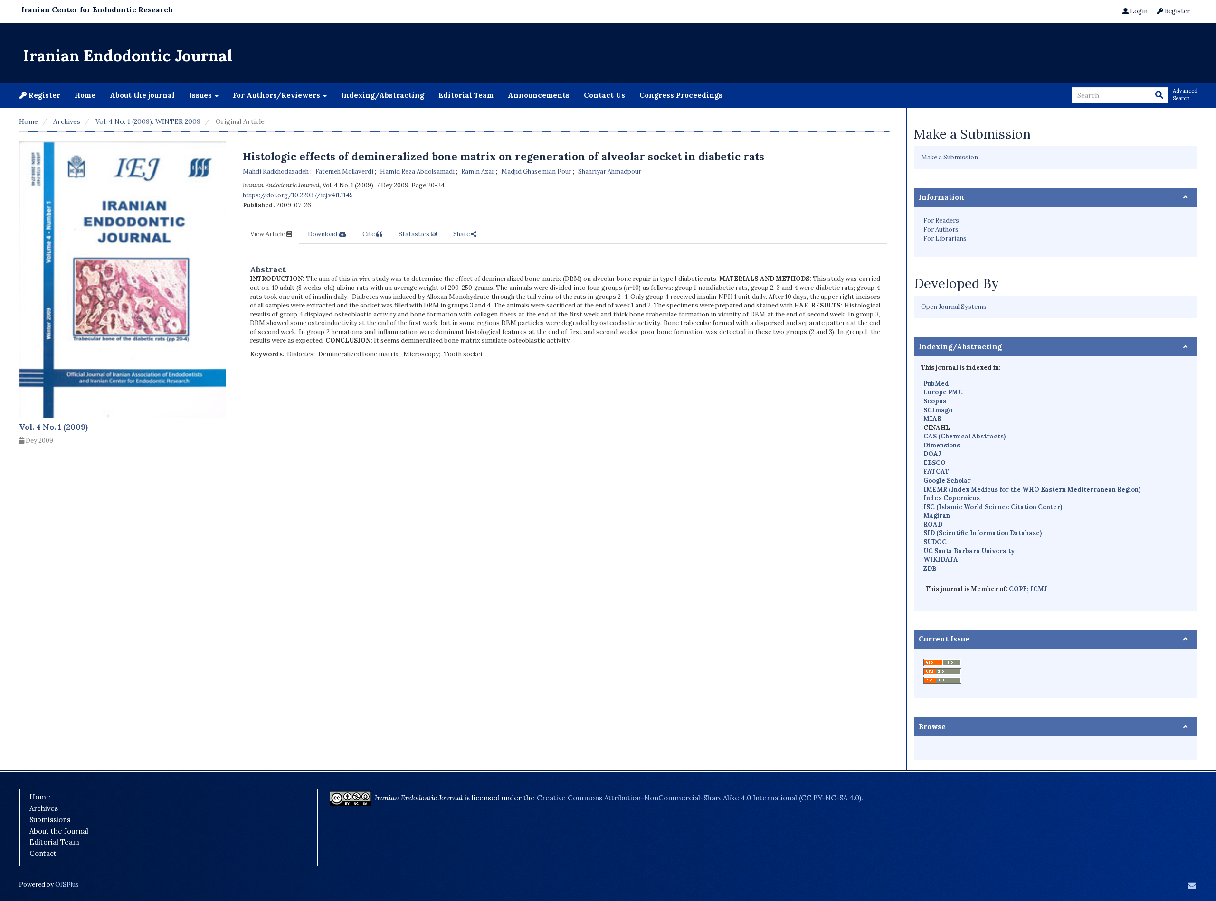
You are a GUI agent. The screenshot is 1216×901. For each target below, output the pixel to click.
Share (462, 234)
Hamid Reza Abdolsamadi (418, 171)
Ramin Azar (478, 171)
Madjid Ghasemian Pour (537, 171)
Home (85, 95)
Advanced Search (1185, 94)
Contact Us (604, 95)
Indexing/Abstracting (382, 95)
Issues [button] (201, 95)
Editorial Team (466, 95)
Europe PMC (943, 392)
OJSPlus (67, 885)
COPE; (1019, 589)
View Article (268, 234)
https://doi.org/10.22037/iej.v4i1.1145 (298, 195)
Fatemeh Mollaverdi (345, 171)
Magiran (936, 515)
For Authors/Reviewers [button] (277, 95)
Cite (369, 234)
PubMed (936, 384)
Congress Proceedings (680, 95)
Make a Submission (949, 157)
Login (1138, 11)
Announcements (539, 95)
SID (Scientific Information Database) (982, 533)
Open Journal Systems (954, 307)
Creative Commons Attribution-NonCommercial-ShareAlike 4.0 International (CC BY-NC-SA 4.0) (699, 797)
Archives (66, 121)
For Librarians (945, 238)
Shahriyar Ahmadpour (609, 171)
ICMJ (1038, 589)
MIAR (932, 419)
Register (1176, 11)
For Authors (941, 229)
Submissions (49, 819)
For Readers (941, 220)
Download (323, 234)
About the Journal (58, 831)
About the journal (142, 95)
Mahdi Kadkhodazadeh (276, 171)
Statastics (415, 234)
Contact (43, 853)
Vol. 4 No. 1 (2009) (53, 427)
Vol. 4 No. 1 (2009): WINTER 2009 (147, 121)
